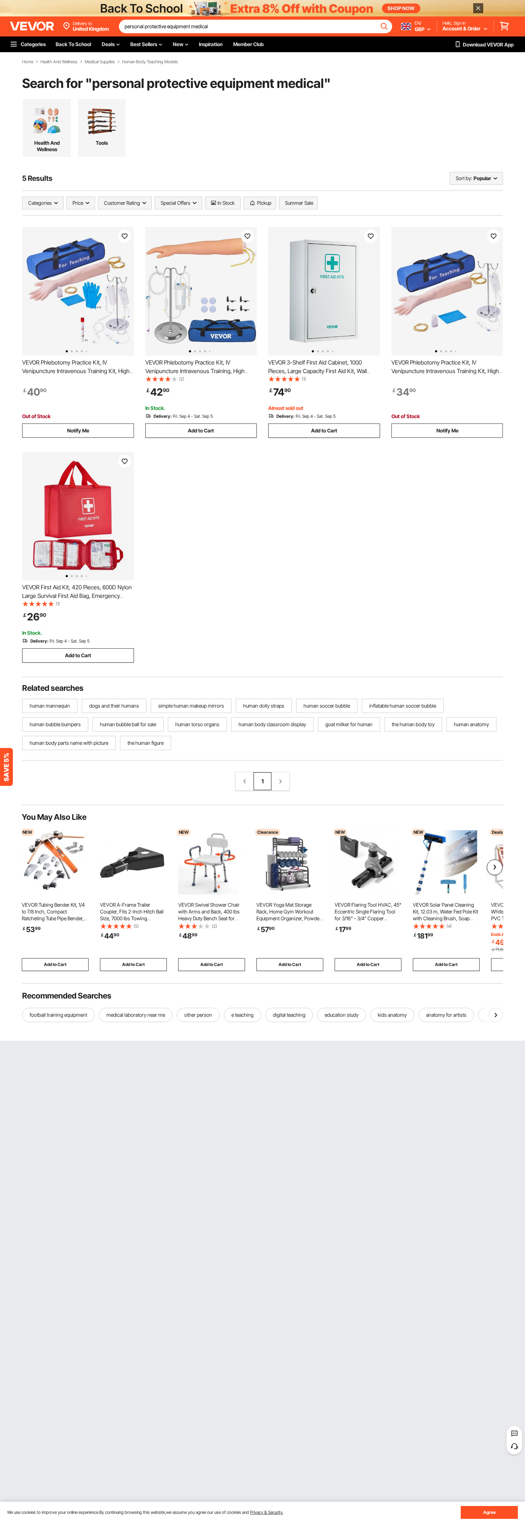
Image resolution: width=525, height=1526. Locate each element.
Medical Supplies (100, 61)
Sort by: (464, 178)
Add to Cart (201, 430)
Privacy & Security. (266, 1512)
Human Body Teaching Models (150, 61)
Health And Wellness (59, 61)
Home (27, 61)
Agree (489, 1512)
